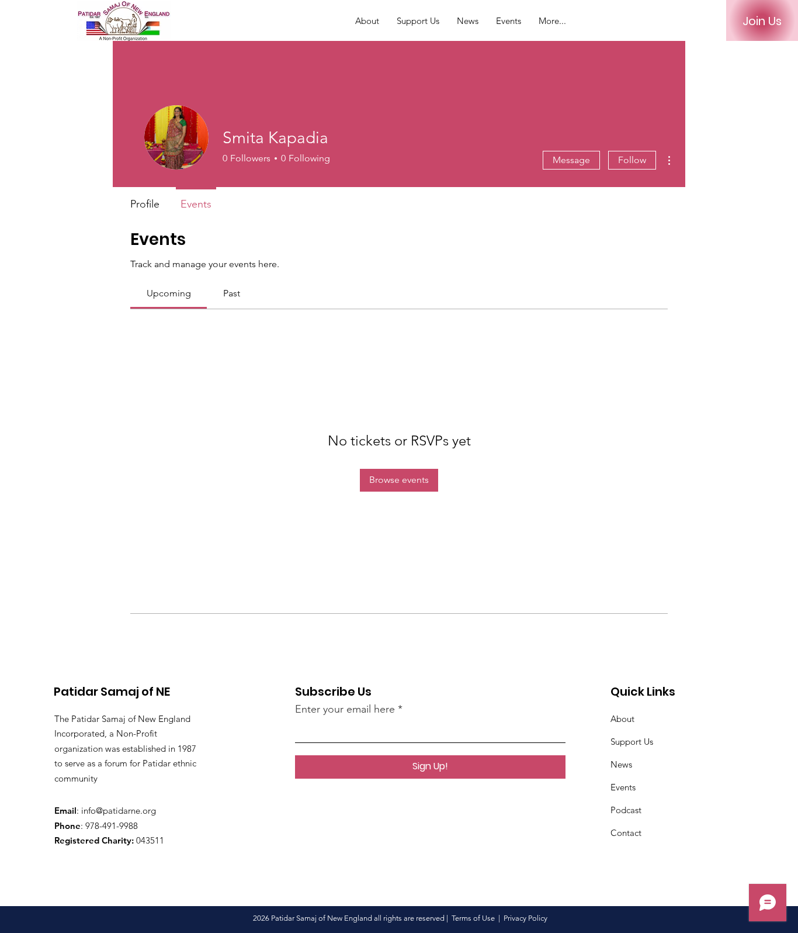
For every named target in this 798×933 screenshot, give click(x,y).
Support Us (631, 741)
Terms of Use (473, 918)
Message (571, 159)
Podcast (625, 809)
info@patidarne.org (118, 810)
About (622, 718)
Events (623, 787)
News (621, 764)
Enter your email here (345, 709)
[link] (169, 293)
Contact (625, 832)
